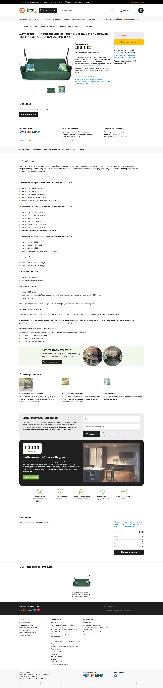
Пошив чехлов (56, 649)
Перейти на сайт (31, 477)
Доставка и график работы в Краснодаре (65, 641)
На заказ (70, 149)
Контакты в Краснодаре (59, 664)
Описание (24, 149)
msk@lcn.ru (24, 610)
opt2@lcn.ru (115, 134)
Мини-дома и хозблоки (112, 19)
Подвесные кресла (53, 19)
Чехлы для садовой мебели (74, 19)
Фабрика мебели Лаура (59, 634)
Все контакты (111, 607)
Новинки (23, 19)
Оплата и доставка (74, 2)
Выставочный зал (57, 656)
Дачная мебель (94, 19)
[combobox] (87, 10)
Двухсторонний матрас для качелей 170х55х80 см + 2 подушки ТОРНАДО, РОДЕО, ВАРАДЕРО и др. (81, 595)
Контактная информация (91, 625)
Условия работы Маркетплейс (61, 639)
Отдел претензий (57, 661)
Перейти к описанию (83, 76)
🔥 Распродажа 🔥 (131, 19)
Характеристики (39, 149)
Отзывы (80, 149)
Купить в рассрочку (129, 42)
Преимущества (56, 149)
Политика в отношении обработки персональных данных (63, 626)
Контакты (87, 2)
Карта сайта (55, 654)
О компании (87, 622)
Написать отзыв (28, 114)
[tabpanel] (51, 89)
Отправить (91, 434)
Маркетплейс (56, 636)
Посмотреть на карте (51, 362)
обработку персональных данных (114, 435)
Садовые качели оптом (59, 644)
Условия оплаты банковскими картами (64, 646)
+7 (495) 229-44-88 (122, 136)
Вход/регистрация (57, 622)
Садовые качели (36, 19)
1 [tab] (45, 94)
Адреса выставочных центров (118, 610)
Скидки (53, 659)
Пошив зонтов (56, 651)
